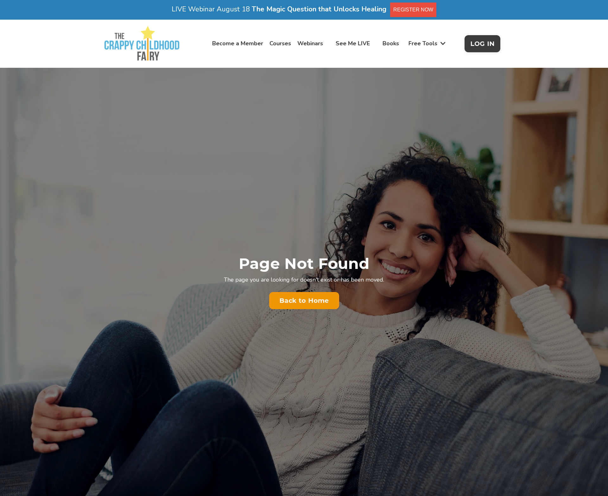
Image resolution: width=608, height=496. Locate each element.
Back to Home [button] (304, 300)
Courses (280, 43)
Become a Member (237, 43)
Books (391, 43)
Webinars (310, 43)
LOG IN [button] (482, 44)
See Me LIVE (353, 43)
